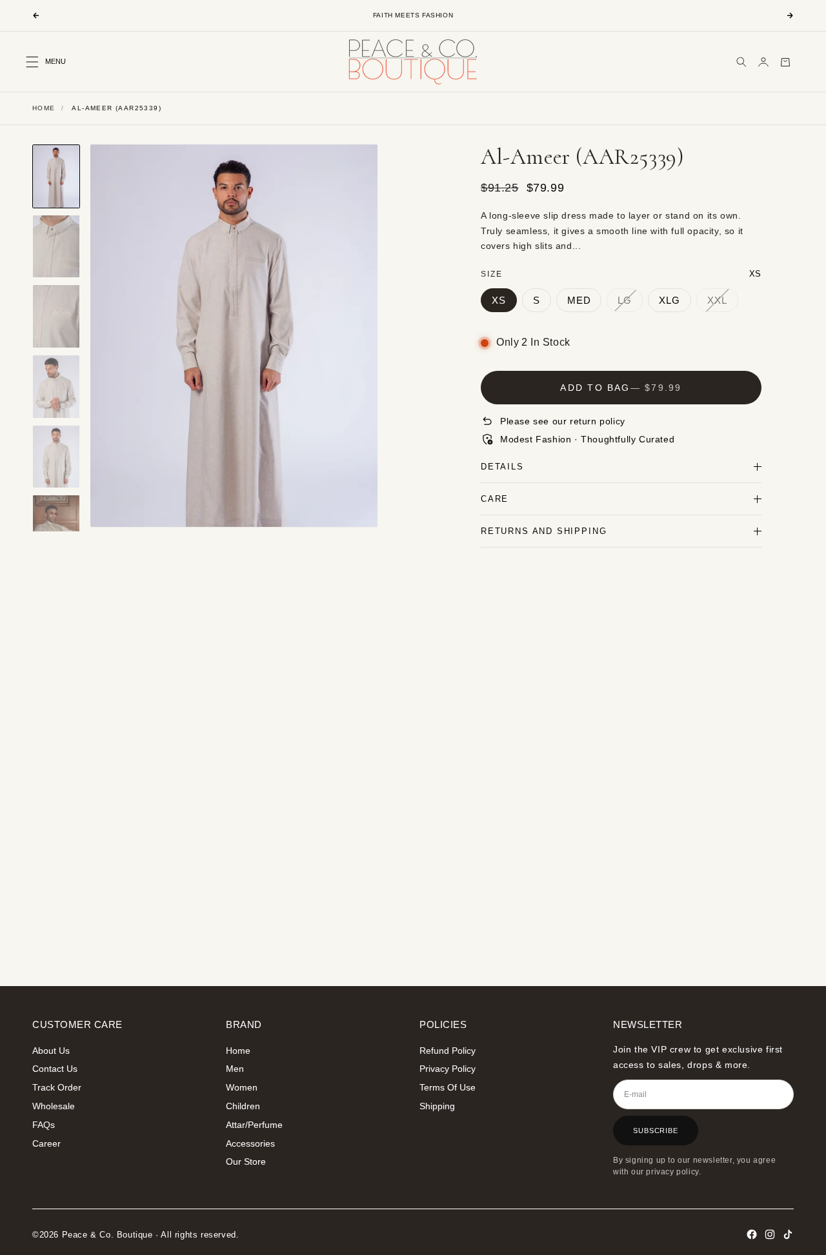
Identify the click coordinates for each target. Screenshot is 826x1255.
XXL (717, 300)
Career (46, 1143)
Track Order (56, 1087)
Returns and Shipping (544, 531)
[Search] (741, 62)
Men (235, 1068)
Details (502, 466)
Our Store (246, 1161)
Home (43, 108)
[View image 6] (56, 526)
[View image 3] (56, 316)
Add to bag (125, 897)
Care (495, 499)
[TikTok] (788, 1234)
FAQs (43, 1125)
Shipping (437, 1106)
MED (579, 300)
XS (499, 300)
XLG (669, 300)
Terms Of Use (447, 1087)
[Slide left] (35, 15)
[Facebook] (752, 1234)
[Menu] (51, 62)
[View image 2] (56, 247)
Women (241, 1087)
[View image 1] (56, 176)
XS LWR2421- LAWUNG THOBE (317, 788)
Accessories (250, 1143)
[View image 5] (56, 457)
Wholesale (53, 1106)
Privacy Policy (447, 1068)
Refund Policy (447, 1050)
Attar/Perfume (254, 1125)
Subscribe (655, 1130)
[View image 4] (56, 387)
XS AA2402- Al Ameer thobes (509, 788)
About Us (51, 1050)
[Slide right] (790, 15)
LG (625, 300)
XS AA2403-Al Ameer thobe (701, 788)
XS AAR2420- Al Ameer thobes (125, 788)
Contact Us (54, 1068)
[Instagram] (770, 1234)
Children (243, 1106)
